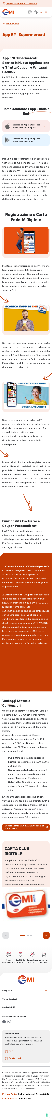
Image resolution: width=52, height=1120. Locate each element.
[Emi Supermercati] (8, 12)
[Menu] (46, 12)
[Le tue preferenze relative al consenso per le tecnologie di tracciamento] (47, 1115)
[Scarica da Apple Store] (43, 126)
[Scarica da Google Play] (43, 140)
